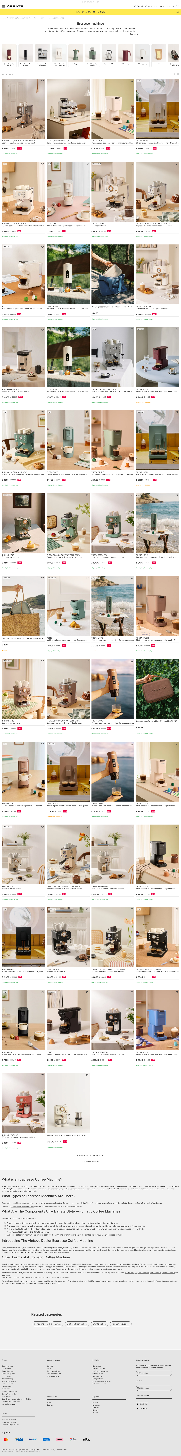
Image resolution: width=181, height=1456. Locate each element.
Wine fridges (6, 1396)
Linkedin (95, 1410)
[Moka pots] (75, 53)
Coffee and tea (41, 1324)
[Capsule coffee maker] (9, 53)
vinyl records (6, 1283)
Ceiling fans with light (9, 1394)
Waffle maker (6, 1376)
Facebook (95, 1402)
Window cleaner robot (9, 1391)
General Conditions (8, 1450)
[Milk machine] (142, 53)
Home (4, 18)
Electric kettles (7, 1366)
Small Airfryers (7, 1389)
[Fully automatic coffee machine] (59, 53)
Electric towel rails (8, 1384)
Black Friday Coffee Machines (22, 1207)
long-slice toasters (142, 1273)
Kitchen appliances (15, 18)
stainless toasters (168, 1273)
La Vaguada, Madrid (9, 1422)
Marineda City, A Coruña (10, 1425)
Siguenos (95, 1397)
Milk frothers (6, 1369)
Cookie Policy (62, 1450)
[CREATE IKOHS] (15, 6)
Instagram (95, 1405)
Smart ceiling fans (8, 1374)
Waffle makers (99, 1324)
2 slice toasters (155, 1273)
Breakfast (28, 18)
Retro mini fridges (8, 1371)
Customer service (53, 1360)
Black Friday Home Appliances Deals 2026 (16, 1399)
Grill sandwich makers (77, 1324)
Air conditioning (7, 1379)
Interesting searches (9, 1404)
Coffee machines (40, 18)
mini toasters (129, 1273)
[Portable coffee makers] (26, 53)
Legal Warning (23, 1450)
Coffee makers (7, 1386)
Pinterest (95, 1407)
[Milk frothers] (125, 53)
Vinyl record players (9, 1381)
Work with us (52, 1397)
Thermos (57, 1324)
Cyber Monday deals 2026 (11, 1401)
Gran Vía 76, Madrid (9, 1419)
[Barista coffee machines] (42, 53)
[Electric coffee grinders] (92, 53)
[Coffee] (159, 53)
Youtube (95, 1413)
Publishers (96, 1360)
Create (4, 1360)
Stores (4, 1414)
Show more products (90, 1161)
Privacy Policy (35, 1450)
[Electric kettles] (109, 53)
